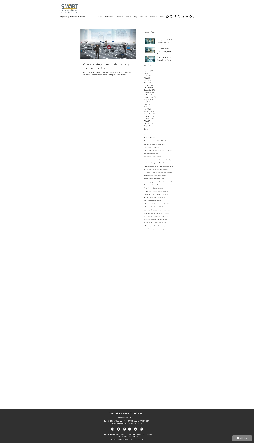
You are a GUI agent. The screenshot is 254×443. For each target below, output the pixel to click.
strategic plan (163, 229)
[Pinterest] (190, 16)
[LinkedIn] (182, 16)
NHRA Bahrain (148, 175)
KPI (145, 169)
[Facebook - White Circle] (129, 429)
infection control (162, 219)
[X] (179, 16)
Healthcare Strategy (162, 163)
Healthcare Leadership (151, 160)
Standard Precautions (162, 194)
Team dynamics (162, 197)
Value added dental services (152, 200)
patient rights (148, 222)
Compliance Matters (150, 144)
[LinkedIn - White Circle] (135, 429)
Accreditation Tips (159, 135)
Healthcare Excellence (151, 153)
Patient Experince (159, 178)
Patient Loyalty (148, 182)
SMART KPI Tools (149, 194)
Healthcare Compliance (151, 150)
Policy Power (148, 188)
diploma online (148, 213)
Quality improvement (150, 191)
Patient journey (161, 185)
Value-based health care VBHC (153, 207)
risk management (149, 226)
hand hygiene (148, 216)
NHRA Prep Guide (160, 175)
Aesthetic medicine (150, 141)
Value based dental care (151, 204)
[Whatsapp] (167, 16)
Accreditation (148, 135)
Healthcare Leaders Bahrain (152, 157)
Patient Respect (159, 182)
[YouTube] (186, 16)
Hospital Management (151, 166)
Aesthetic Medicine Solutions (153, 138)
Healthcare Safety (149, 163)
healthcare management (161, 216)
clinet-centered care (164, 210)
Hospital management (166, 166)
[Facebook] (175, 16)
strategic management (151, 229)
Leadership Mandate (161, 169)
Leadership (150, 169)
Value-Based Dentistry (167, 204)
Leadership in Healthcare (165, 172)
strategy (146, 232)
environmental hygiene (161, 213)
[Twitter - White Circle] (124, 429)
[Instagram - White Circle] (141, 429)
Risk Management (163, 191)
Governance (161, 144)
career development (150, 210)
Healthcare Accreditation (152, 147)
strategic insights (161, 226)
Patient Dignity (148, 178)
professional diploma (160, 222)
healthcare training (150, 219)
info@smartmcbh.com (126, 417)
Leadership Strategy (150, 172)
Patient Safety (169, 182)
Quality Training (158, 188)
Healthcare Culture (166, 150)
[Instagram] (171, 16)
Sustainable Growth (150, 197)
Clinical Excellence (163, 141)
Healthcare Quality (165, 160)
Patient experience (150, 185)
